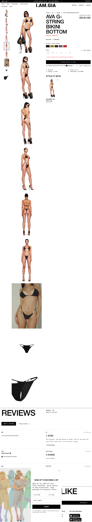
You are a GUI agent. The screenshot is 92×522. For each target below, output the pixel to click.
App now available (75, 511)
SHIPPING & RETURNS (77, 71)
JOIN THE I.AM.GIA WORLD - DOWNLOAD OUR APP (46, 1)
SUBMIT (46, 507)
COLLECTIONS (24, 4)
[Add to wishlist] (57, 80)
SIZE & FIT (74, 70)
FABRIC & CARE (53, 71)
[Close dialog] (59, 470)
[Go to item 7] (6, 63)
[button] (52, 40)
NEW (8, 4)
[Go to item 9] (6, 77)
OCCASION (4, 6)
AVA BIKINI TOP (50, 99)
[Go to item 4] (6, 38)
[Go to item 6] (6, 54)
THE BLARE (15, 4)
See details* (70, 57)
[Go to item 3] (6, 30)
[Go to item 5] (6, 46)
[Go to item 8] (6, 70)
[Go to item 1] (6, 13)
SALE (11, 6)
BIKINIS (58, 12)
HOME (47, 12)
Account (88, 1)
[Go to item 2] (6, 22)
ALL (53, 12)
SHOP (3, 4)
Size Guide (87, 50)
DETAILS (50, 70)
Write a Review (10, 424)
